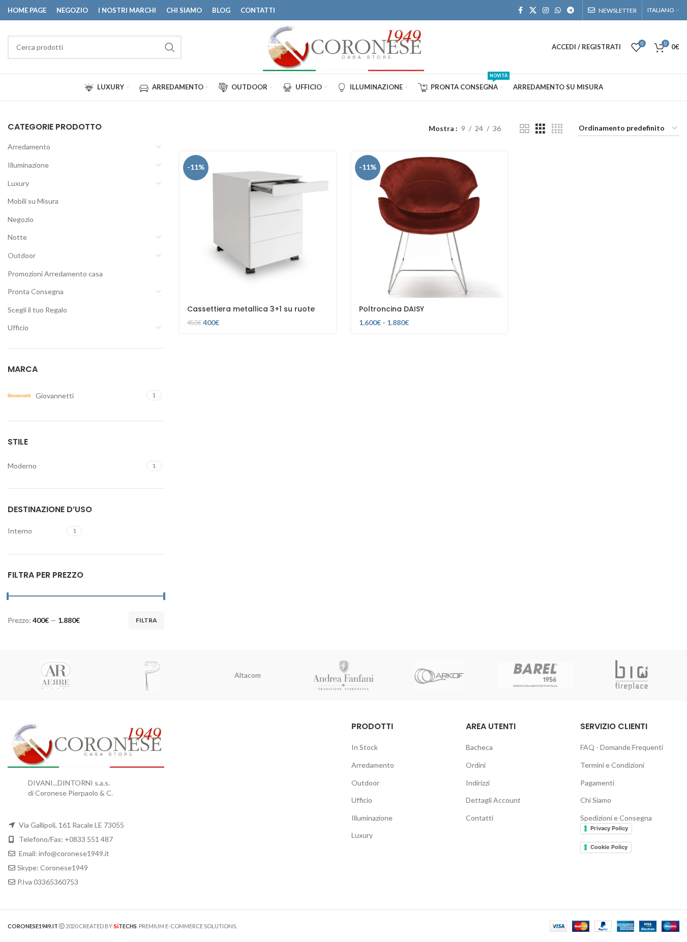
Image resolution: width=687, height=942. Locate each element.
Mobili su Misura (33, 201)
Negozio (21, 219)
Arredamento (29, 146)
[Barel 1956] (536, 675)
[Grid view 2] (524, 128)
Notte (17, 237)
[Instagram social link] (546, 10)
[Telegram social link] (570, 10)
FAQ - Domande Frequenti (621, 747)
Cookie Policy (609, 847)
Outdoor (22, 255)
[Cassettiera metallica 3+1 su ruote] (258, 224)
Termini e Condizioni (612, 765)
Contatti (479, 817)
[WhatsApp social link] (558, 10)
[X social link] (533, 10)
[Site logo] (343, 46)
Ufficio (18, 327)
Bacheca (479, 747)
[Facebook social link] (520, 10)
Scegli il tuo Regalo (37, 309)
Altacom (247, 675)
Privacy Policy (609, 828)
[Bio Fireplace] (631, 675)
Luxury (18, 183)
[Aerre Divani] (56, 675)
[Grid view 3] (540, 128)
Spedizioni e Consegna (616, 817)
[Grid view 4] (557, 128)
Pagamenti (597, 782)
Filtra (146, 620)
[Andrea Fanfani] (343, 675)
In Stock (364, 747)
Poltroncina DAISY (391, 309)
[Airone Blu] (152, 675)
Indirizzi (478, 782)
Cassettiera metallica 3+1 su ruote (251, 309)
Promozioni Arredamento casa (55, 273)
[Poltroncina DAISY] (429, 224)
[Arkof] (440, 675)
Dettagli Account (493, 800)
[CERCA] (170, 47)
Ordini (476, 765)
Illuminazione (28, 165)
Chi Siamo (595, 800)
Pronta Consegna (36, 291)
